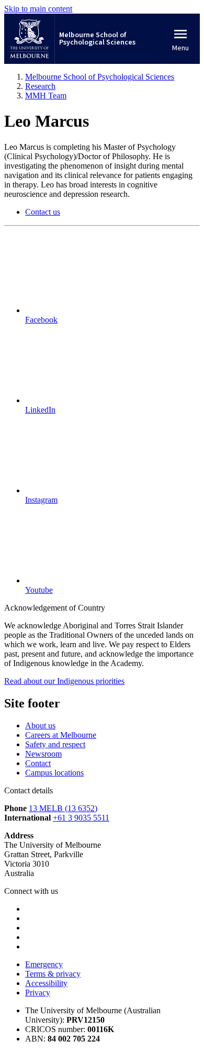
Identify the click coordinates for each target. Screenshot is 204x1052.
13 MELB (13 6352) (63, 808)
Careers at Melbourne (60, 734)
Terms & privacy (53, 973)
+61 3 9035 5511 (81, 817)
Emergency (44, 964)
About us (40, 725)
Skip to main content (38, 8)
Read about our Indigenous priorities (64, 681)
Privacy (37, 992)
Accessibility (46, 983)
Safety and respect (55, 744)
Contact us (42, 211)
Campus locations (54, 772)
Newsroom (43, 753)
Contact (38, 763)
